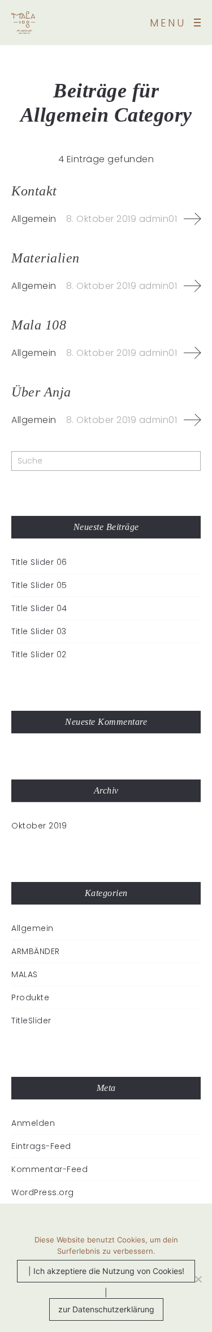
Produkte (30, 997)
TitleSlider (31, 1020)
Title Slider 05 (39, 585)
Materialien (45, 258)
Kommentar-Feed (49, 1169)
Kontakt (34, 191)
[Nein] (198, 1279)
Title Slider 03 (39, 631)
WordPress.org (42, 1192)
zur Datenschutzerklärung (106, 1309)
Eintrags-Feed (41, 1146)
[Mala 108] (192, 353)
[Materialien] (192, 286)
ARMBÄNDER (35, 951)
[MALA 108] (23, 22)
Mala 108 (38, 325)
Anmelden (33, 1123)
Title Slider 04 (39, 608)
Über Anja (41, 392)
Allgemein (34, 218)
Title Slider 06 (39, 562)
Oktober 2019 (39, 825)
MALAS (24, 974)
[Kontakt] (192, 219)
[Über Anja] (192, 420)
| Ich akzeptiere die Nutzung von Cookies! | (106, 1274)
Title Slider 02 (39, 654)
